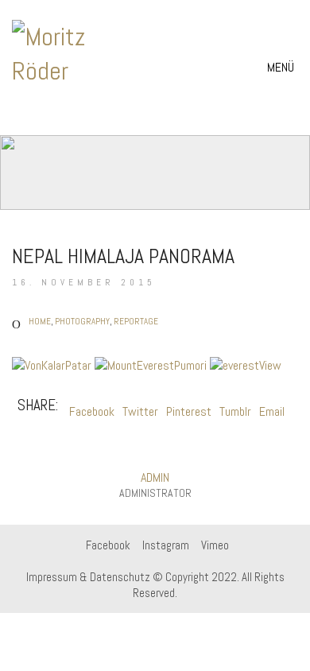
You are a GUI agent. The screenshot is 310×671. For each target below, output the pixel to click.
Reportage (136, 321)
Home (40, 321)
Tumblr (235, 411)
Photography (82, 321)
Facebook (91, 411)
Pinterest (188, 411)
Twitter (140, 411)
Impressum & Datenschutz (88, 576)
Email (272, 411)
